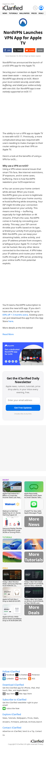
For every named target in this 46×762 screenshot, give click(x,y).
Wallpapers (21, 718)
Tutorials (12, 718)
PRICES (34, 13)
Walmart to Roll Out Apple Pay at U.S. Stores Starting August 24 (12, 513)
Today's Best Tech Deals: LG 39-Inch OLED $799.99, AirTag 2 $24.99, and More (33, 602)
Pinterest (36, 675)
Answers (6, 722)
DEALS (41, 13)
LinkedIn (10, 678)
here (10, 321)
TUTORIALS (13, 13)
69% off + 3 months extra (15, 314)
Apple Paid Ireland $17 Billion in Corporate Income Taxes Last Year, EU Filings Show (11, 496)
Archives (32, 722)
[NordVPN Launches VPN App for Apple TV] (23, 353)
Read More (8, 334)
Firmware (15, 722)
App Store (10, 693)
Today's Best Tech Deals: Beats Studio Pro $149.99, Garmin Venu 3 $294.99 (33, 584)
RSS (33, 678)
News (5, 718)
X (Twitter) (23, 675)
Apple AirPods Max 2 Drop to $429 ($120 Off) (11, 600)
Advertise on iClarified (12, 731)
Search (39, 722)
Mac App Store (25, 693)
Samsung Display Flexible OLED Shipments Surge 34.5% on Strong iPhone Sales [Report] (12, 531)
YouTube (22, 678)
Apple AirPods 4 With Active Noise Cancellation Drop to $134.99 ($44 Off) (12, 619)
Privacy (40, 744)
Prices (30, 718)
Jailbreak (23, 722)
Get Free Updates (23, 407)
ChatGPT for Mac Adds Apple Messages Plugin (33, 512)
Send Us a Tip (28, 731)
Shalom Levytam (36, 56)
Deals (36, 718)
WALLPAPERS (24, 13)
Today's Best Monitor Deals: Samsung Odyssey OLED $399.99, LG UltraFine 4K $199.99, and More (12, 586)
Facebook (10, 675)
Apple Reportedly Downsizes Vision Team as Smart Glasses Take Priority (33, 496)
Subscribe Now (12, 708)
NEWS (5, 13)
